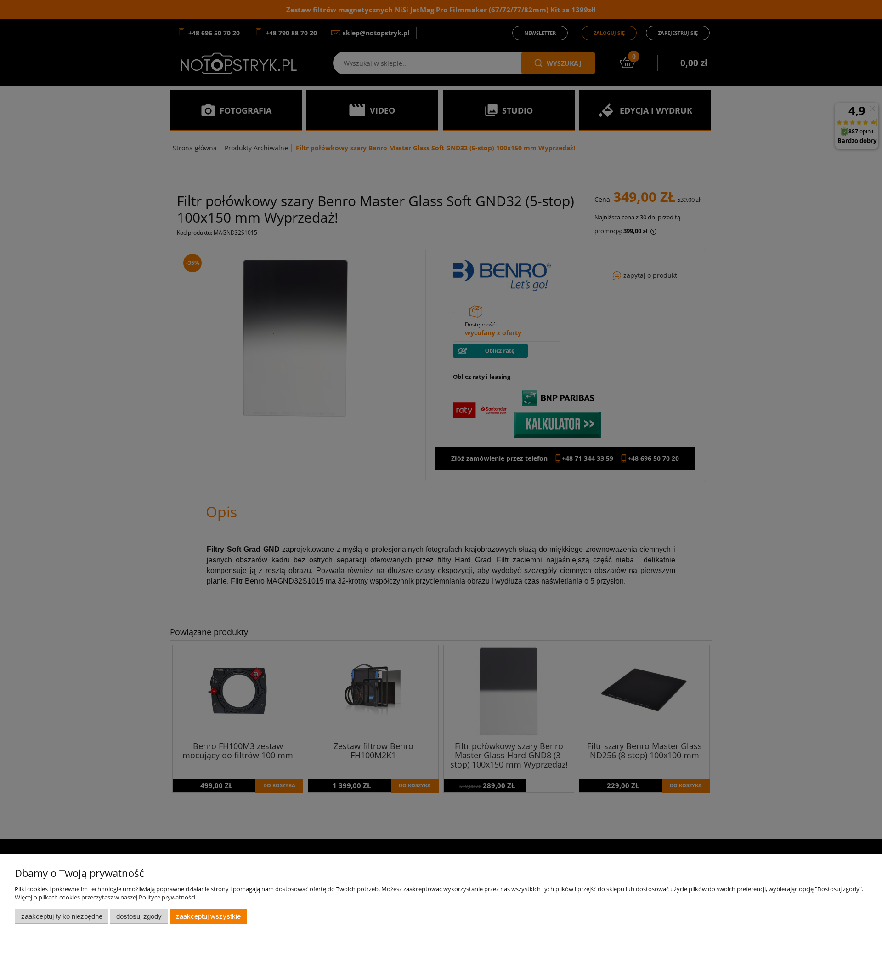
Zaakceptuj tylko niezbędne (61, 916)
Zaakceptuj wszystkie (208, 916)
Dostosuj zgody (139, 916)
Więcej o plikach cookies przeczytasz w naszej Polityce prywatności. (106, 897)
